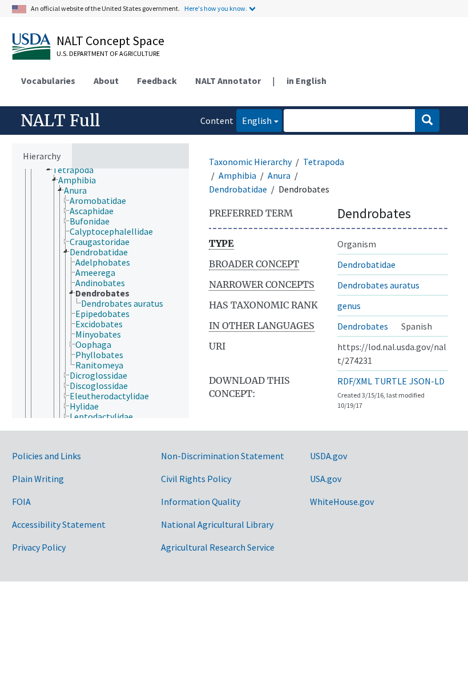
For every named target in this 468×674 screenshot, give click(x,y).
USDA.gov (328, 456)
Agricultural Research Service (218, 547)
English (254, 120)
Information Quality (200, 501)
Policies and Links (46, 456)
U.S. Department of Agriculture (108, 53)
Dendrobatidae (238, 189)
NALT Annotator (228, 80)
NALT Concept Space (110, 41)
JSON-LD (427, 381)
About (106, 80)
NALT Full (60, 120)
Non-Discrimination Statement (222, 456)
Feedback (157, 80)
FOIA (21, 501)
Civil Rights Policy (196, 478)
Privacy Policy (39, 547)
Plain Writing (38, 478)
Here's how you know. (215, 8)
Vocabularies (48, 80)
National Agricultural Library (217, 524)
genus (349, 305)
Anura (279, 175)
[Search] (427, 120)
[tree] (100, 293)
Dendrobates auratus (378, 285)
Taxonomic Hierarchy (250, 161)
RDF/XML (354, 381)
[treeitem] (78, 170)
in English (306, 80)
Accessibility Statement (59, 524)
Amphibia (237, 175)
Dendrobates (362, 326)
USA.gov (325, 478)
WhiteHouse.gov (342, 501)
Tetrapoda (323, 161)
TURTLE (390, 381)
